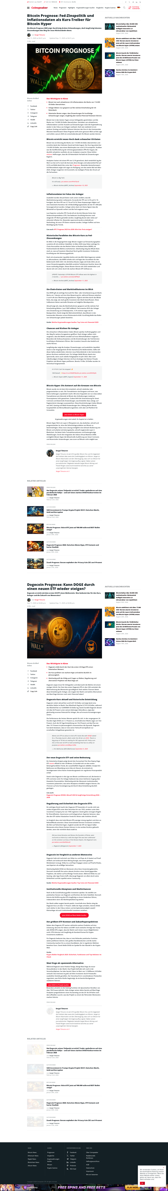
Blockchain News (33, 1162)
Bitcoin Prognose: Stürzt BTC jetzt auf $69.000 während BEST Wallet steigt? (73, 528)
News (56, 8)
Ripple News (32, 1159)
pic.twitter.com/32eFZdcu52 (61, 842)
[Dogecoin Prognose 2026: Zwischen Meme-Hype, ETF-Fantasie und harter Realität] (35, 547)
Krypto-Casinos (110, 8)
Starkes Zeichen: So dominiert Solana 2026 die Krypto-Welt (126, 71)
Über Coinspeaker (92, 1152)
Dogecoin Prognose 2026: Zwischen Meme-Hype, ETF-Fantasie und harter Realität (73, 546)
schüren (49, 154)
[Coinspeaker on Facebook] (125, 2)
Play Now (132, 1187)
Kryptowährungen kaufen (85, 8)
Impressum (90, 1171)
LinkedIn (33, 123)
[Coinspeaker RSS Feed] (140, 2)
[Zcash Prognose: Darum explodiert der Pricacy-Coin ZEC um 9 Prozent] (35, 564)
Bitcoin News (51, 524)
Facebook (33, 106)
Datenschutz (90, 1168)
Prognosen (62, 8)
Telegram (33, 116)
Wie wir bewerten (92, 1174)
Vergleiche (50, 1156)
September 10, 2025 (81, 185)
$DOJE (90, 736)
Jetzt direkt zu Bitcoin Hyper (74, 415)
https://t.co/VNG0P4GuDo (70, 373)
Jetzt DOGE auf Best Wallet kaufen (74, 915)
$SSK (87, 738)
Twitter (32, 109)
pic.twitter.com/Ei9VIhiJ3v (87, 373)
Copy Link (33, 126)
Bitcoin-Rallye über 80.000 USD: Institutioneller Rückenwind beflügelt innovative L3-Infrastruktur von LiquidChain (127, 27)
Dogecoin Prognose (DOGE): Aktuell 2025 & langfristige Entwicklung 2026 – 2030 (73, 796)
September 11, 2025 (81, 280)
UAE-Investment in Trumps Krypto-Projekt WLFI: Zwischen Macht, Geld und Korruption (73, 511)
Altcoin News (51, 507)
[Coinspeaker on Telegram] (133, 2)
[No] (163, 1167)
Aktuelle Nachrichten (117, 17)
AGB (87, 1165)
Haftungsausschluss (92, 1161)
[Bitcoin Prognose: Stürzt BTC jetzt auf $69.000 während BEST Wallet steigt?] (35, 529)
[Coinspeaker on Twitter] (129, 2)
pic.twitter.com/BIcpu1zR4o (67, 745)
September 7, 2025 (75, 846)
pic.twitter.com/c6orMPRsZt (70, 277)
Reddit (33, 120)
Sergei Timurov (40, 35)
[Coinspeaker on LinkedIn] (136, 2)
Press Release (51, 444)
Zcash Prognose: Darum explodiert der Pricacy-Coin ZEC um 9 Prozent (74, 562)
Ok (142, 1183)
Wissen (49, 1165)
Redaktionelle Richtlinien (90, 1157)
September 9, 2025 (81, 749)
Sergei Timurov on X (62, 471)
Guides (49, 1148)
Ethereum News (33, 1156)
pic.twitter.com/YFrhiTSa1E (70, 182)
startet (51, 763)
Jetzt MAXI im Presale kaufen (59, 985)
